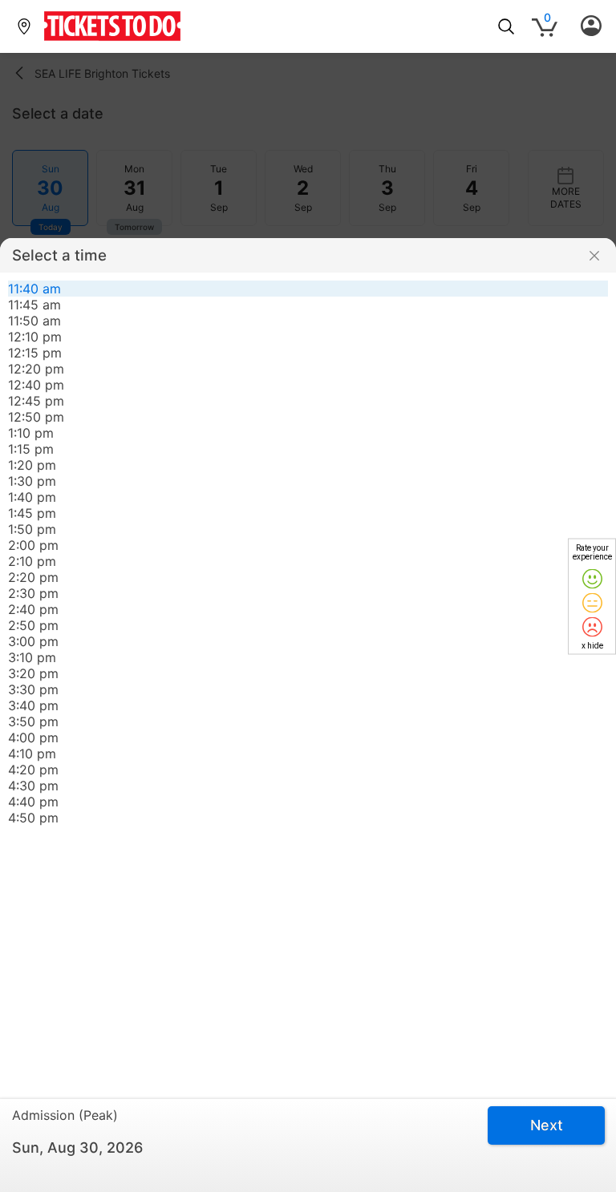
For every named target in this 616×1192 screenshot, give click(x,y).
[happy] (592, 578)
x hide (592, 644)
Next (546, 1125)
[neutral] (592, 602)
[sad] (592, 626)
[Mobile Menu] (591, 26)
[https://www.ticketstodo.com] (112, 42)
